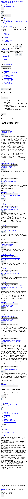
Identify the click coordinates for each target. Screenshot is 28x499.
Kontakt (6, 37)
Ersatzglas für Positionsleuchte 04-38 (10, 196)
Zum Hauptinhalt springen (7, 1)
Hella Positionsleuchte (6, 245)
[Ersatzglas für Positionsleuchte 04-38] (10, 195)
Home (5, 33)
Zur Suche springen (19, 1)
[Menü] (2, 8)
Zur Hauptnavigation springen (13, 2)
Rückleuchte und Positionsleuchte (9, 369)
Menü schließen (7, 15)
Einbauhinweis (7, 416)
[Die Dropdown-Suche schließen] (20, 46)
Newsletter (6, 417)
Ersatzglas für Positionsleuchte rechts (10, 209)
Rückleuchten (7, 76)
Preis (2, 114)
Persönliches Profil (10, 21)
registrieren (6, 20)
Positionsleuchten (8, 78)
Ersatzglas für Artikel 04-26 (7, 167)
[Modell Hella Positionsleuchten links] (10, 258)
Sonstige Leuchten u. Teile (10, 80)
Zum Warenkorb (4, 164)
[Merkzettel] (14, 10)
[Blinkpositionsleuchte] (6, 131)
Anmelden (3, 18)
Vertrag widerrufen (5, 406)
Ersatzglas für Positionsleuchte (8, 181)
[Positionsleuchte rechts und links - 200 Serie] (12, 285)
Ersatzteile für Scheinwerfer (10, 72)
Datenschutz (7, 431)
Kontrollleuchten (8, 83)
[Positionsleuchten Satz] (7, 305)
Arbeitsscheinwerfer (9, 79)
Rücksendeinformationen (10, 422)
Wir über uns (7, 39)
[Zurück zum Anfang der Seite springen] (2, 495)
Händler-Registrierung (9, 420)
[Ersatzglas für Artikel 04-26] (8, 166)
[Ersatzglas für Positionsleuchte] (9, 180)
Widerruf (6, 433)
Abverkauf (6, 34)
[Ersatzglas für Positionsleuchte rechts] (10, 208)
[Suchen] (16, 46)
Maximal (7, 118)
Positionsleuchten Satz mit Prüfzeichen (10, 341)
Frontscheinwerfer (8, 75)
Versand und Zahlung (9, 432)
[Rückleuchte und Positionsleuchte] (9, 368)
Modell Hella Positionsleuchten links (10, 259)
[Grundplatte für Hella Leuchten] (9, 228)
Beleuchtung (7, 71)
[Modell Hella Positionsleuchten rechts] (10, 272)
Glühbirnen (6, 73)
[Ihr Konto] (2, 12)
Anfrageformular (8, 419)
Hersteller (3, 97)
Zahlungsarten (23, 21)
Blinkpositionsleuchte (6, 132)
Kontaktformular (5, 49)
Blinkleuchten (7, 82)
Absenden (3, 396)
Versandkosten (4, 489)
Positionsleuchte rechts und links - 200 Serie (11, 287)
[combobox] (8, 47)
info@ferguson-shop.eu (8, 6)
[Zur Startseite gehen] (6, 26)
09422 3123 (6, 4)
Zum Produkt (4, 163)
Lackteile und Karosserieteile (11, 413)
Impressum (6, 429)
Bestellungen (4, 23)
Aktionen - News (8, 36)
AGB (5, 435)
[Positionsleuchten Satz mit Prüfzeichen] (11, 340)
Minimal (6, 115)
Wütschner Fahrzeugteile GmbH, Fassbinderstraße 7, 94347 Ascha (13, 110)
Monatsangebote (8, 40)
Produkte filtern (6, 89)
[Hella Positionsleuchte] (7, 244)
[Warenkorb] (14, 25)
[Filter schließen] (1, 96)
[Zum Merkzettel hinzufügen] (3, 134)
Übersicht (3, 21)
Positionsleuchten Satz (6, 306)
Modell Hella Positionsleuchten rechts (10, 273)
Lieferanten (6, 41)
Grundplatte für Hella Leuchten (8, 230)
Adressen (17, 21)
